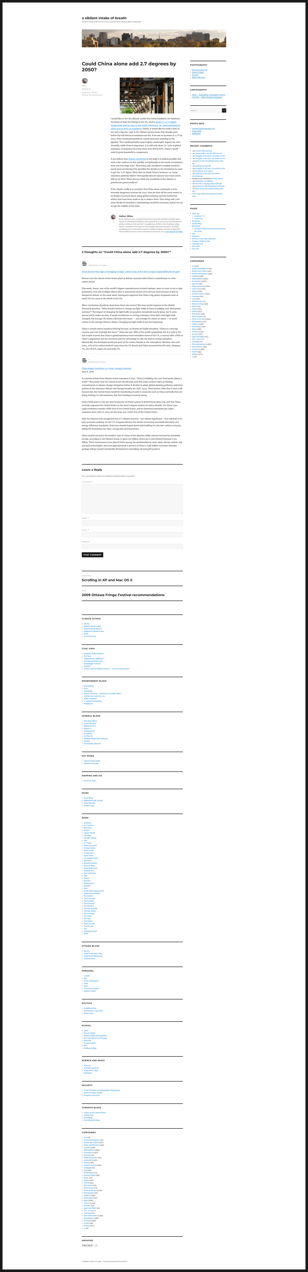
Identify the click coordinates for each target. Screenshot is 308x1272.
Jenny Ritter (88, 798)
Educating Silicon (90, 721)
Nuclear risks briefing (203, 151)
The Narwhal (89, 906)
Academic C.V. (199, 216)
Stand (86, 634)
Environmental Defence (93, 629)
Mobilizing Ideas (90, 1008)
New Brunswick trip (199, 70)
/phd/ (86, 1031)
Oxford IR (87, 1041)
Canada (86, 1148)
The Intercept (89, 903)
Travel (86, 1223)
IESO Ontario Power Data (93, 661)
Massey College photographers (95, 1036)
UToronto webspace (91, 988)
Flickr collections (198, 78)
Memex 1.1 (88, 729)
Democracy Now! (90, 846)
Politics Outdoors (90, 699)
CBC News (87, 835)
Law (85, 1170)
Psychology (88, 1198)
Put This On (88, 736)
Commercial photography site (203, 129)
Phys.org (87, 1066)
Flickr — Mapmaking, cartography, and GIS (208, 95)
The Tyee (87, 919)
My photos (196, 221)
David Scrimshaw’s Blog (93, 954)
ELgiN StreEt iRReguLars (93, 956)
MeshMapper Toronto (92, 664)
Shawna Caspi (89, 806)
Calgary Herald (89, 833)
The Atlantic (88, 896)
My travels (196, 246)
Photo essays (89, 1188)
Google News (89, 853)
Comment (87, 482)
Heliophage (88, 691)
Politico (87, 878)
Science (85, 95)
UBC (85, 1046)
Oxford (86, 1183)
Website (86, 542)
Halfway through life (203, 166)
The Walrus (88, 921)
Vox (85, 929)
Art (85, 1138)
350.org (87, 624)
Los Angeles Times (91, 858)
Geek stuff (88, 1160)
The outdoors (89, 1218)
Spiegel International (92, 893)
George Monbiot (90, 723)
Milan (84, 86)
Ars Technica (89, 825)
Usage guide (196, 131)
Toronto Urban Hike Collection (204, 239)
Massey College (89, 1033)
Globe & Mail (88, 851)
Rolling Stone (89, 883)
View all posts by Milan (174, 232)
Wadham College (90, 1048)
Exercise (87, 1155)
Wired (86, 934)
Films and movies (90, 1158)
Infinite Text (88, 1115)
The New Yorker (90, 911)
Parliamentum (89, 731)
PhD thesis (88, 1185)
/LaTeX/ (87, 976)
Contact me (198, 219)
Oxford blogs (197, 224)
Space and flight (90, 1208)
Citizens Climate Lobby (92, 626)
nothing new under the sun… (95, 696)
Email (85, 530)
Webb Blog (88, 1073)
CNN (85, 840)
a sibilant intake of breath (104, 18)
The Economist (89, 898)
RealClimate (88, 704)
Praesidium (88, 734)
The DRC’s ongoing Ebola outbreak (208, 184)
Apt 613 (86, 951)
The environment (95, 95)
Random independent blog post (96, 739)
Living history (217, 179)
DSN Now (87, 656)
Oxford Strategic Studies (93, 1093)
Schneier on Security (92, 1095)
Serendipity (88, 1118)
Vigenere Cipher (90, 991)
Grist (86, 689)
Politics (94, 92)
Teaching (87, 1213)
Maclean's (88, 861)
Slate (85, 888)
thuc (194, 234)
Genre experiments (91, 981)
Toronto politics (90, 1043)
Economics (86, 92)
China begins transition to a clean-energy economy (106, 368)
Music (86, 1178)
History (87, 1163)
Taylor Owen (88, 1013)
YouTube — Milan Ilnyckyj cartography (207, 97)
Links (86, 983)
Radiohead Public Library (93, 801)
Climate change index (92, 761)
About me (195, 214)
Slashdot (87, 886)
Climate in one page (91, 763)
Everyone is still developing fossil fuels (210, 186)
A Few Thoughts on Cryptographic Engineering (102, 1090)
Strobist (87, 741)
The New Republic (90, 909)
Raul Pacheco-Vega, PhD (93, 1011)
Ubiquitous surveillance (204, 181)
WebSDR (87, 666)
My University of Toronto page (95, 1038)
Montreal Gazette (90, 863)
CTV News (87, 843)
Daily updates (89, 1150)
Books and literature (91, 1145)
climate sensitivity (137, 159)
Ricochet (87, 881)
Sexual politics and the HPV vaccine (208, 153)
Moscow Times (89, 866)
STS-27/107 (88, 1211)
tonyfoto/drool (89, 959)
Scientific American (91, 1068)
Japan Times (88, 856)
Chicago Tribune (90, 838)
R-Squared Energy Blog (93, 701)
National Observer (90, 868)
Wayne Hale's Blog (91, 1071)
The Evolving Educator (92, 744)
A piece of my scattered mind (95, 1113)
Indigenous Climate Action (94, 631)
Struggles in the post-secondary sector (210, 156)
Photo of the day (90, 1190)
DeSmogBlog (89, 686)
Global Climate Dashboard (94, 659)
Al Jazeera (87, 823)
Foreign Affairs (89, 848)
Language (87, 1168)
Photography (89, 1193)
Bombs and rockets (91, 1143)
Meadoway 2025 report (204, 171)
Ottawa (86, 1180)
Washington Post (90, 931)
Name (85, 518)
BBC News (87, 828)
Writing (87, 1226)
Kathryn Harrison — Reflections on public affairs (102, 694)
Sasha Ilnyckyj (89, 803)
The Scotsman (89, 914)
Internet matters (90, 1165)
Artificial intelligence (92, 1140)
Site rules (195, 249)
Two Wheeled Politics (92, 1120)
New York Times (90, 873)
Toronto (87, 1221)
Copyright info (197, 244)
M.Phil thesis (89, 1173)
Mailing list (196, 134)
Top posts (196, 236)
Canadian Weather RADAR (94, 654)
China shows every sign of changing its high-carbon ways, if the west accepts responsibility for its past (131, 271)
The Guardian (89, 901)
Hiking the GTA (90, 726)
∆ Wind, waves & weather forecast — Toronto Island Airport (106, 669)
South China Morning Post (94, 891)
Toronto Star (89, 926)
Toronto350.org (90, 636)
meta (86, 986)
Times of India (89, 924)
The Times (88, 916)
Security (87, 1206)
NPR (85, 876)
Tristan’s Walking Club (201, 241)
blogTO (86, 830)
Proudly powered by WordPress (115, 1261)
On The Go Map (90, 781)
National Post (89, 871)
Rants (86, 1201)
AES (85, 978)
